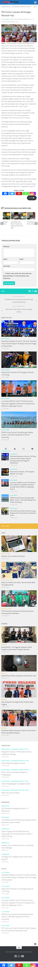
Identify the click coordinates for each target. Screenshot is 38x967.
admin (7, 19)
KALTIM (3, 554)
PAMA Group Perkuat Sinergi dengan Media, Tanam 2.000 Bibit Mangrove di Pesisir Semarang (17, 434)
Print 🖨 (31, 198)
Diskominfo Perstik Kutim (21, 7)
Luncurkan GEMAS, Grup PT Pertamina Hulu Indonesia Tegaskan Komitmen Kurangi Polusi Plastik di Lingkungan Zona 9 (18, 403)
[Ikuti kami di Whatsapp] (32, 291)
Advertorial (6, 7)
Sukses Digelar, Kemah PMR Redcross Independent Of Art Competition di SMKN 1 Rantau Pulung (17, 833)
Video (8, 554)
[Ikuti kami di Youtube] (35, 291)
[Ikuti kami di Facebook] (29, 291)
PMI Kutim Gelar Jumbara (10, 793)
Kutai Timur (5, 338)
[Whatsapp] (26, 193)
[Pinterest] (19, 193)
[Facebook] (5, 193)
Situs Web (6, 266)
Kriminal (4, 645)
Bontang (4, 608)
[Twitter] (12, 193)
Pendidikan (5, 806)
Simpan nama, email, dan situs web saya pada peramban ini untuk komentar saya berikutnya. (17, 276)
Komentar (6, 246)
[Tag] (32, 449)
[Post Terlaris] (14, 449)
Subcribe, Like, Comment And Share (13, 556)
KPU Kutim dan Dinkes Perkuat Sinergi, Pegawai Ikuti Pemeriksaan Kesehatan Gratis (23, 513)
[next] (36, 223)
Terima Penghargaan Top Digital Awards (15, 784)
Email (22, 259)
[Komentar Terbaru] (23, 449)
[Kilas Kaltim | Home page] (13, 2)
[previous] (1, 223)
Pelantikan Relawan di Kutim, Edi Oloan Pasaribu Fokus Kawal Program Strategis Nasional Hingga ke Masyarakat (18, 343)
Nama (5, 259)
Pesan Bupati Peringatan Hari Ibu (13, 763)
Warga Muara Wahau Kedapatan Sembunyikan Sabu (18, 676)
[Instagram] (32, 193)
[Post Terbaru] (5, 449)
